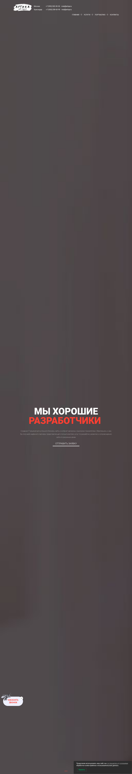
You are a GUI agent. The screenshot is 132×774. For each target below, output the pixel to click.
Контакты (114, 15)
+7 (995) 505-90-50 (53, 6)
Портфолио (100, 15)
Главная (75, 15)
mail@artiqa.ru (67, 10)
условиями (124, 763)
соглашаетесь (112, 763)
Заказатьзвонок (13, 701)
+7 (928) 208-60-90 (53, 10)
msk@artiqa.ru (66, 6)
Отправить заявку (66, 443)
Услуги (87, 15)
